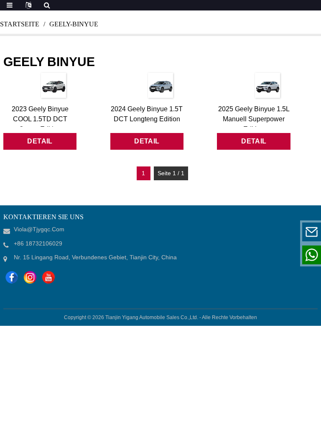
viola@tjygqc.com (260, 232)
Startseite (19, 24)
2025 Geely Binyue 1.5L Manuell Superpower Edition (254, 119)
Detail (39, 141)
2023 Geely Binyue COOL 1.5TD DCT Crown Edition (40, 119)
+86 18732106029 (259, 255)
